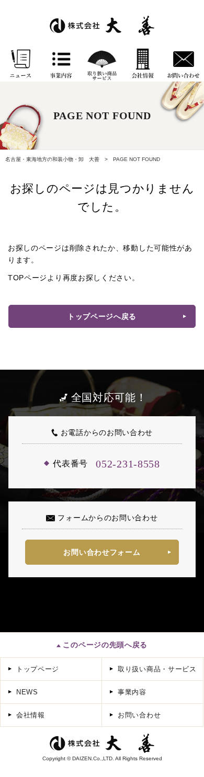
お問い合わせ (139, 715)
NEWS (27, 692)
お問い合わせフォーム (101, 552)
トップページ (37, 669)
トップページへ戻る (102, 316)
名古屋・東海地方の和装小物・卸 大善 (52, 159)
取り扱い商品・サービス (157, 669)
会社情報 (30, 715)
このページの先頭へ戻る (104, 645)
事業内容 (132, 692)
